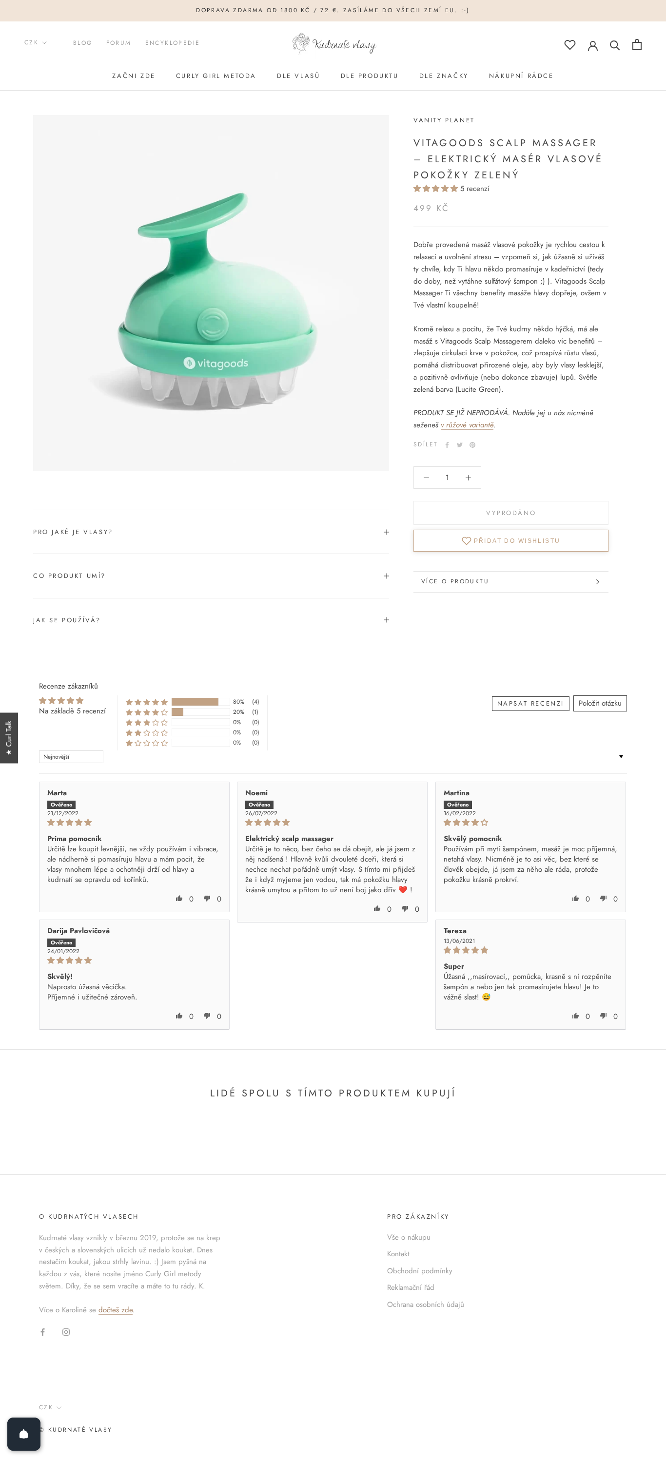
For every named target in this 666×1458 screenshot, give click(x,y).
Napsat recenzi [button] (530, 703)
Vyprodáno (511, 513)
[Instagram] (66, 1331)
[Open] (23, 1434)
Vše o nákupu (409, 1237)
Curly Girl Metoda (216, 75)
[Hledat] (615, 44)
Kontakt (398, 1253)
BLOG (83, 42)
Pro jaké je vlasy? (73, 532)
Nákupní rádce (521, 75)
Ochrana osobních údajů (425, 1304)
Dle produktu (370, 75)
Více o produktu (455, 581)
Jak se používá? (67, 620)
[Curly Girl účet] (593, 45)
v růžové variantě (467, 425)
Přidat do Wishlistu (517, 540)
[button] (436, 188)
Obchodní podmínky (419, 1271)
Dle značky (444, 75)
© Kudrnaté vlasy (75, 1429)
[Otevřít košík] (637, 44)
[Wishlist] (570, 44)
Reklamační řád (410, 1287)
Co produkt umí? (69, 575)
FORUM (119, 42)
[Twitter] (460, 445)
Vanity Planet (444, 120)
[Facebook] (447, 445)
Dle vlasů (298, 75)
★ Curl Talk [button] (8, 738)
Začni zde (133, 75)
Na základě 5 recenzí (72, 711)
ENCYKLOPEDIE (172, 42)
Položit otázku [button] (600, 703)
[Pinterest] (472, 445)
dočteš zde (115, 1310)
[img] (134, 822)
